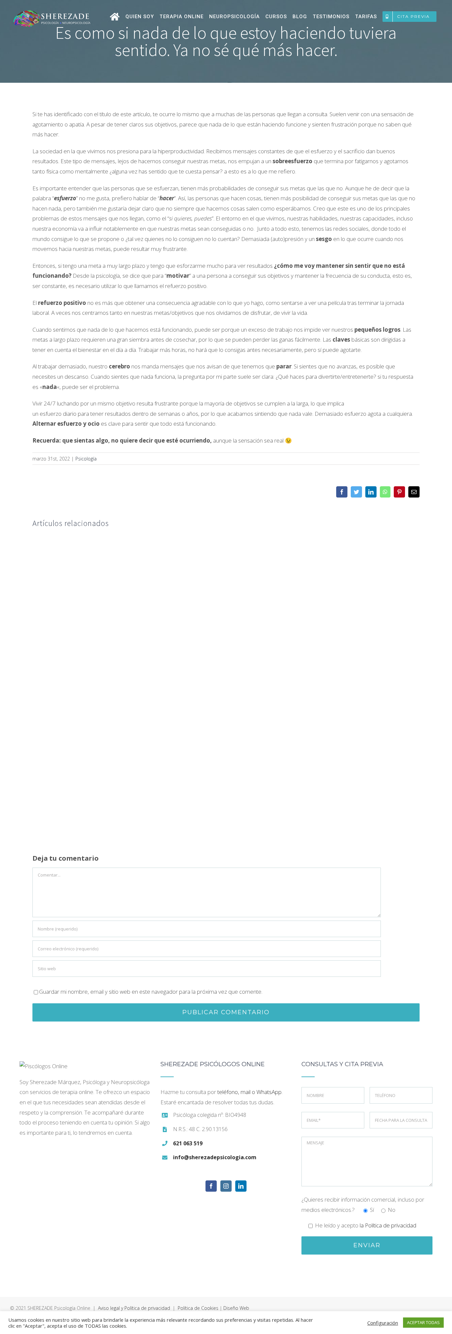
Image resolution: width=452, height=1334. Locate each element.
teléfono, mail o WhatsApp (249, 1092)
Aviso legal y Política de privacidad (134, 1308)
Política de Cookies (198, 1308)
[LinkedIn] (241, 1186)
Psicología (86, 458)
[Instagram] (226, 1186)
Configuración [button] (382, 1323)
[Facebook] (211, 1186)
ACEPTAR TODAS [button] (423, 1322)
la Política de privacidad (388, 1225)
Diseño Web (236, 1308)
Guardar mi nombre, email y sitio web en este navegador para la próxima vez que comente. (150, 991)
